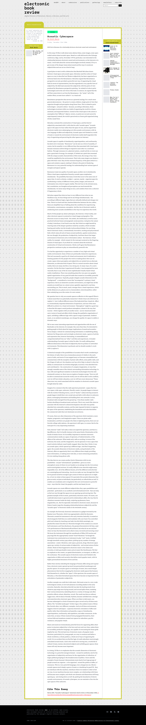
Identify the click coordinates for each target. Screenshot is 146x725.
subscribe (118, 2)
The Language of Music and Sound (114, 68)
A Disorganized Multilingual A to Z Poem (115, 76)
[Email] (107, 712)
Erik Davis (34, 47)
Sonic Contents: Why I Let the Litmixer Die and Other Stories (115, 55)
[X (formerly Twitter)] (115, 712)
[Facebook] (111, 712)
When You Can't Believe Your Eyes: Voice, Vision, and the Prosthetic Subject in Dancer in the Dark (115, 100)
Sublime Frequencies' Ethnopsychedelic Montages (115, 62)
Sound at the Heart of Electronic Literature (113, 47)
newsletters (107, 2)
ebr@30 (56, 2)
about (63, 2)
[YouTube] (118, 712)
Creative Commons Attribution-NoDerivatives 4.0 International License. (98, 720)
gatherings (96, 2)
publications (84, 2)
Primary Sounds (114, 90)
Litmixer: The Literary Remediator (114, 84)
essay (52, 32)
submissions (73, 2)
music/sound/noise (112, 42)
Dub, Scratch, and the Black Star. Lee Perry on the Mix (38, 52)
